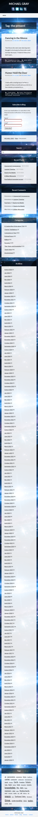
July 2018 (7, 593)
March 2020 (7, 526)
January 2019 (8, 573)
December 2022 (9, 416)
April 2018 (7, 603)
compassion (21, 779)
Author (11, 814)
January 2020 (8, 533)
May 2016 (7, 680)
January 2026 (8, 293)
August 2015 (8, 710)
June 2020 (7, 516)
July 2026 (7, 273)
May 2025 (7, 319)
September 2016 (9, 666)
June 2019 (7, 556)
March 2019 (7, 566)
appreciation (11, 777)
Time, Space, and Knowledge (12, 246)
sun (13, 796)
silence (25, 793)
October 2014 (8, 743)
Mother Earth (24, 791)
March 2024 (7, 366)
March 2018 (7, 606)
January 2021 (8, 493)
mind (13, 791)
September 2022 (9, 426)
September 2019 (9, 546)
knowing (29, 785)
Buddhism (29, 777)
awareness (19, 777)
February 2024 (8, 369)
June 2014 (7, 753)
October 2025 (8, 303)
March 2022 (7, 446)
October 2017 (8, 623)
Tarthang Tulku (20, 797)
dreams (11, 782)
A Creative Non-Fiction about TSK (14, 226)
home (14, 785)
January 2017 (8, 653)
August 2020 (8, 510)
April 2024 (7, 363)
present (10, 793)
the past (13, 61)
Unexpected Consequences (12, 166)
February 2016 (8, 690)
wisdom (6, 803)
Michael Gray (26, 40)
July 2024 (7, 353)
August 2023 (8, 389)
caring (7, 779)
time (7, 800)
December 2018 (9, 576)
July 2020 (7, 513)
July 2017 (7, 633)
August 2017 (8, 630)
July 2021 (7, 473)
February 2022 (8, 450)
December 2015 (9, 696)
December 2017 (9, 616)
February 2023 (8, 409)
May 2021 (7, 480)
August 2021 (8, 470)
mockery (22, 93)
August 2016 (8, 670)
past (6, 793)
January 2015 (8, 733)
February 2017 (8, 650)
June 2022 (7, 436)
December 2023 (9, 376)
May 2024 (7, 359)
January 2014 (8, 760)
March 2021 (7, 486)
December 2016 (9, 656)
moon (17, 791)
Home (6, 814)
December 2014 (9, 736)
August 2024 (8, 349)
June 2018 (7, 596)
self (21, 793)
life (18, 788)
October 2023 (8, 383)
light (21, 788)
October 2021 (8, 463)
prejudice (8, 61)
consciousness (28, 779)
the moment (8, 95)
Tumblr (25, 9)
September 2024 (9, 346)
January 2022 (8, 453)
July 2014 (7, 750)
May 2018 (7, 600)
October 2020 (8, 503)
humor (21, 92)
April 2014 (7, 756)
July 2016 (7, 673)
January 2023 (8, 413)
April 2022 (7, 443)
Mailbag (6, 239)
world (10, 803)
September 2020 (9, 506)
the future (29, 796)
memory (8, 791)
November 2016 (9, 660)
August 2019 (8, 550)
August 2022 (8, 430)
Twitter (17, 9)
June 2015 (7, 716)
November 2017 (9, 620)
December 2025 (9, 296)
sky (28, 793)
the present (20, 61)
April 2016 (7, 683)
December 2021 (9, 456)
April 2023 (7, 403)
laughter (7, 93)
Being (24, 777)
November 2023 (9, 379)
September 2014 (9, 746)
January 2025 (8, 333)
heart (10, 785)
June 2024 (7, 356)
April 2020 (7, 523)
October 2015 (8, 703)
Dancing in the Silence (16, 38)
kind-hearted (28, 92)
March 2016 (7, 686)
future (28, 782)
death (6, 782)
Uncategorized (8, 253)
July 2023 (7, 393)
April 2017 (7, 643)
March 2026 (7, 286)
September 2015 (9, 706)
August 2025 (8, 309)
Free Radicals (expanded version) (13, 179)
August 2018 (8, 590)
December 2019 (9, 536)
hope (18, 785)
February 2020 (8, 530)
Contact (31, 814)
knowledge (10, 787)
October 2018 (8, 583)
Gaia (6, 785)
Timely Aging (11, 92)
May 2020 (7, 520)
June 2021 (7, 476)
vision (25, 801)
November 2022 (9, 420)
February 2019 (8, 570)
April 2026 (7, 283)
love (26, 788)
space (8, 796)
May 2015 (7, 720)
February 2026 (8, 289)
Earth (16, 782)
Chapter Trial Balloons (10, 229)
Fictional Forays (8, 236)
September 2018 (9, 586)
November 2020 (9, 500)
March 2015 (7, 726)
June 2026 (7, 276)
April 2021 (7, 483)
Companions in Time (13, 60)
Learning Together (9, 169)
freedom (21, 782)
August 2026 (8, 269)
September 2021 (9, 466)
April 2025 (7, 323)
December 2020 (9, 496)
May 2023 (7, 399)
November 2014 (9, 740)
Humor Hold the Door (16, 72)
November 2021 (9, 460)
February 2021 (8, 490)
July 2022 (7, 433)
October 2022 (8, 423)
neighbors (28, 93)
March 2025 (7, 326)
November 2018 (9, 580)
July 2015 (7, 713)
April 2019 (7, 563)
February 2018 (8, 610)
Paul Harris (7, 203)
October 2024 (8, 343)
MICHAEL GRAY (19, 3)
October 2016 (8, 663)
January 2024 (8, 373)
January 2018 (8, 613)
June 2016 (7, 676)
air (5, 777)
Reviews (25, 814)
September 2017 (9, 626)
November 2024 (9, 339)
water (30, 800)
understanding (17, 801)
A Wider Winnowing (10, 176)
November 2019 (9, 540)
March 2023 (7, 406)
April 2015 (7, 723)
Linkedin (21, 9)
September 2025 (9, 306)
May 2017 (7, 640)
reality (14, 793)
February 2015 (8, 730)
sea (18, 793)
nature (30, 60)
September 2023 (9, 386)
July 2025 (7, 313)
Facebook (13, 9)
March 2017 (7, 646)
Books (16, 814)
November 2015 (9, 700)
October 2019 (8, 543)
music (25, 60)
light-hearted (15, 93)
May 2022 (7, 440)
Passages (7, 243)
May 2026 (7, 279)
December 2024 (9, 336)
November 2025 (9, 299)
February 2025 (8, 329)
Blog (16, 138)
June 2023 (7, 396)
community (14, 779)
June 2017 (7, 636)
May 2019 (7, 560)
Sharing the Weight (10, 172)
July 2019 (7, 553)
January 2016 (8, 693)
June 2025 (7, 316)
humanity (23, 785)
